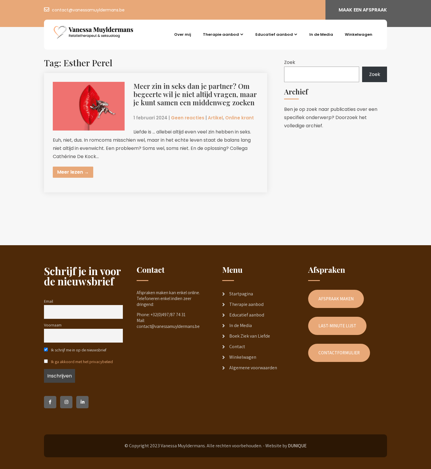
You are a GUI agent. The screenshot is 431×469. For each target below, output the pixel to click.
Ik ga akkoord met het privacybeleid (82, 361)
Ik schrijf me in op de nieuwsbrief (78, 350)
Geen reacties (187, 118)
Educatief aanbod (274, 34)
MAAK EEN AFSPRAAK (363, 9)
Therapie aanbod (221, 34)
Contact (237, 346)
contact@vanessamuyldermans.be (88, 10)
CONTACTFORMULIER (339, 352)
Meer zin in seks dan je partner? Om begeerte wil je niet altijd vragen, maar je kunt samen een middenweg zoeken (195, 94)
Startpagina (241, 294)
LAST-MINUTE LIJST (337, 326)
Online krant (239, 118)
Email (48, 301)
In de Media (321, 34)
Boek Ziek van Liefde (249, 336)
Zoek (289, 62)
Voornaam (53, 325)
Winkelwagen (358, 34)
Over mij (182, 34)
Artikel (215, 118)
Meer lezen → (73, 172)
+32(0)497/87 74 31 (168, 314)
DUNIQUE (297, 446)
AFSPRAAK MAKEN (336, 299)
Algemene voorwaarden (253, 368)
